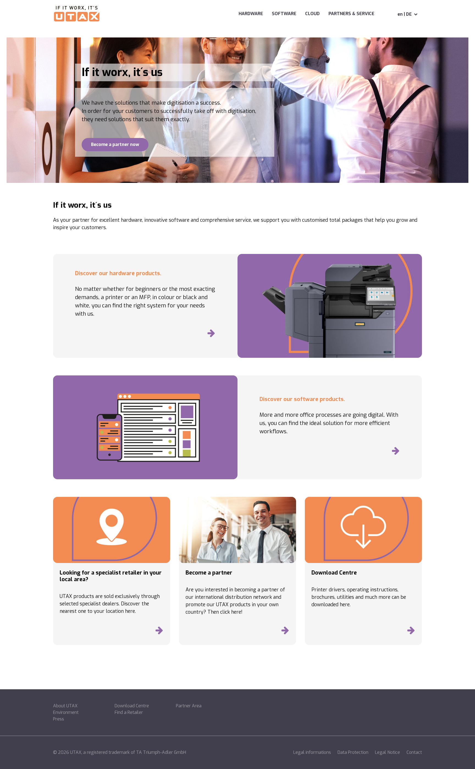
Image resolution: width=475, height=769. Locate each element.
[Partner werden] (285, 631)
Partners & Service (351, 14)
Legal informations (312, 752)
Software (284, 14)
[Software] (395, 452)
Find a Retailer (129, 712)
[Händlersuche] (159, 631)
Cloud (312, 14)
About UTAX (65, 706)
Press (58, 719)
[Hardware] (211, 334)
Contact (414, 752)
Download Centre (132, 706)
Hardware (251, 14)
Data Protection (353, 752)
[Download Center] (411, 631)
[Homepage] (77, 14)
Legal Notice (387, 752)
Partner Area (188, 706)
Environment (66, 712)
